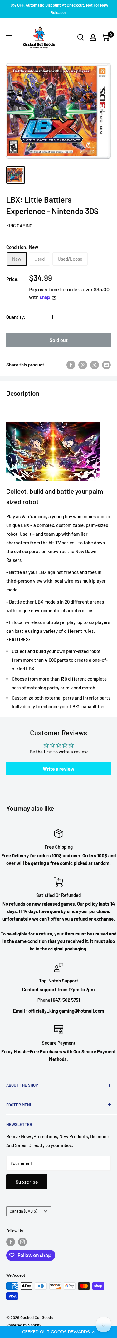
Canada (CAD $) (23, 1211)
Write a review (59, 769)
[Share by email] (106, 364)
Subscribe (27, 1182)
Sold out (59, 340)
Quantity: (15, 317)
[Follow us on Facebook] (10, 1242)
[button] (58, 1332)
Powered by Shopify (23, 1324)
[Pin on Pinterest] (82, 364)
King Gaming (19, 225)
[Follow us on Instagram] (22, 1242)
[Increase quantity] (69, 317)
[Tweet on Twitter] (94, 364)
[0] (106, 37)
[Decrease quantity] (35, 317)
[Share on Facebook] (70, 364)
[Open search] (80, 37)
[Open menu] (9, 37)
